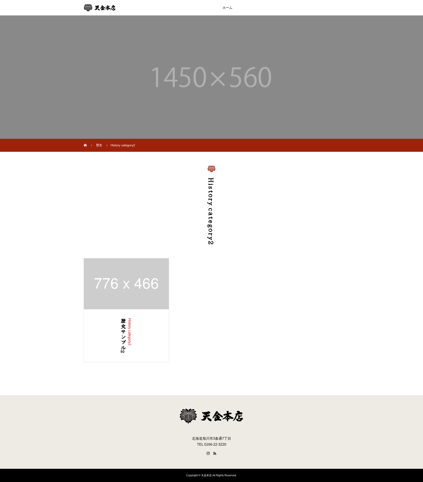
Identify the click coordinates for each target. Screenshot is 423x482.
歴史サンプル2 (123, 335)
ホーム (227, 7)
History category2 (130, 331)
